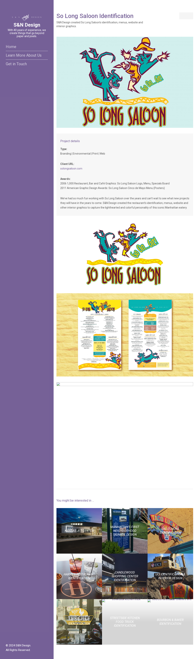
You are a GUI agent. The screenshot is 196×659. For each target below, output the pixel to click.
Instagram (12, 637)
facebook (8, 637)
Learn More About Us (24, 55)
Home (11, 46)
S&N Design (27, 25)
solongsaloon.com (71, 168)
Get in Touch (16, 64)
